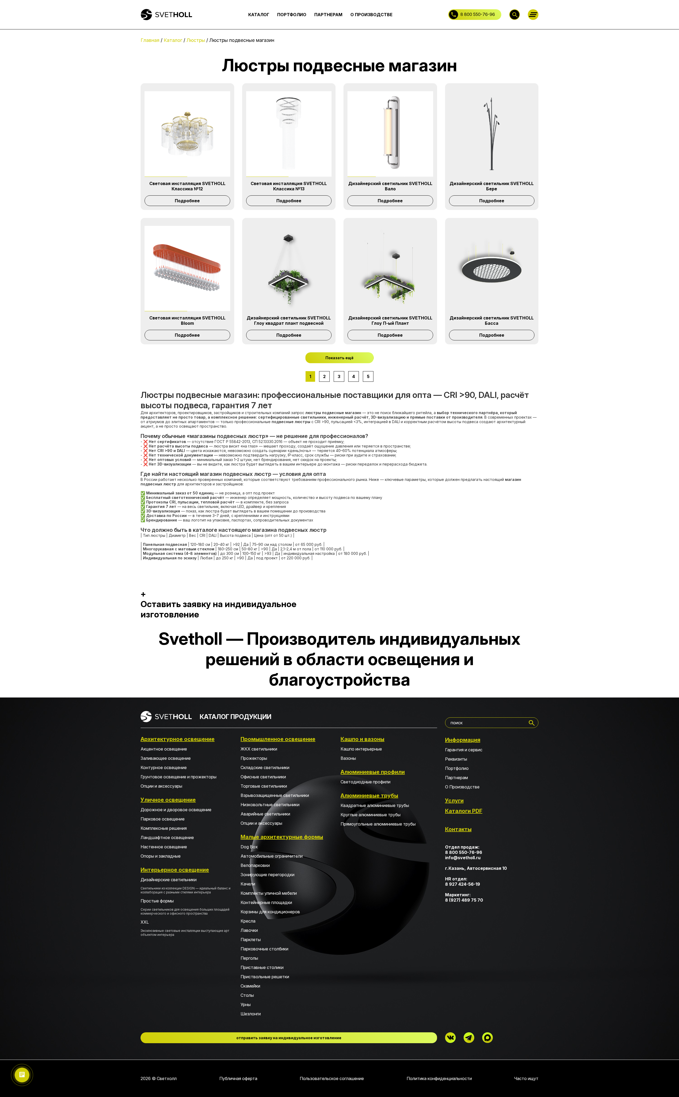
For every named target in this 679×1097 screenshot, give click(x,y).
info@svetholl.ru (463, 857)
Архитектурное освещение (178, 739)
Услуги (454, 800)
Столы (247, 995)
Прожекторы (254, 758)
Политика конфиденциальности (439, 1078)
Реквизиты (456, 759)
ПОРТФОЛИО (291, 14)
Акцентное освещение (164, 749)
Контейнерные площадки (266, 902)
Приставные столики (262, 967)
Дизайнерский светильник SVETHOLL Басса (492, 320)
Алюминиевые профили (373, 772)
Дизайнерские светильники (185, 885)
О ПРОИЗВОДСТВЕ (371, 14)
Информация (462, 740)
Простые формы (185, 906)
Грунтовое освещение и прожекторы (178, 776)
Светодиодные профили (365, 781)
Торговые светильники (264, 786)
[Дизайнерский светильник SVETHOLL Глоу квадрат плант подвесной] (289, 268)
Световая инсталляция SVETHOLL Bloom (187, 320)
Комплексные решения (164, 828)
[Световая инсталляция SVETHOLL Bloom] (187, 268)
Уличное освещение (168, 800)
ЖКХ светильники (259, 749)
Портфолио (457, 768)
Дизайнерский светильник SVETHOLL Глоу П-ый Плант (390, 320)
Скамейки (250, 986)
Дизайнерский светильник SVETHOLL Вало (390, 186)
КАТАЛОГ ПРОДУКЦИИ (235, 717)
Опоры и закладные (161, 856)
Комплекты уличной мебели (269, 893)
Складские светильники (265, 767)
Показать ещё (339, 358)
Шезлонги (251, 1013)
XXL (185, 928)
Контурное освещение (164, 767)
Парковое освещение (163, 819)
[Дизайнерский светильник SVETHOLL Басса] (492, 268)
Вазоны (348, 758)
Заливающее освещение (166, 758)
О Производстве (462, 786)
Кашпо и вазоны (362, 739)
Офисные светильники (263, 776)
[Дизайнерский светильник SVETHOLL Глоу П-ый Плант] (390, 268)
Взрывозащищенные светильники (275, 795)
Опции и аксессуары (161, 786)
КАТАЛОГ (258, 14)
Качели (248, 884)
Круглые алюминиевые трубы (371, 814)
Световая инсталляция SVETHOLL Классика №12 (187, 186)
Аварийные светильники (265, 814)
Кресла (248, 921)
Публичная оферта (238, 1078)
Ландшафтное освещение (167, 837)
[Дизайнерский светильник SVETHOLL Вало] (390, 134)
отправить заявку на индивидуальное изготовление (288, 1037)
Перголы (249, 958)
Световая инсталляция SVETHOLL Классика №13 (289, 186)
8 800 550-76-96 (477, 14)
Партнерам (456, 777)
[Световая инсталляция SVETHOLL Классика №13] (289, 134)
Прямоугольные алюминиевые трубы (378, 824)
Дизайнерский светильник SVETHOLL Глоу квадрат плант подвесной (289, 320)
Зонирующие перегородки (267, 874)
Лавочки (249, 930)
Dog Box (249, 846)
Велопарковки (255, 865)
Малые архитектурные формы (282, 837)
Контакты (458, 829)
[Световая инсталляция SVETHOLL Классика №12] (187, 134)
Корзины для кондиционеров (270, 911)
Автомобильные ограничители (272, 856)
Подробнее (187, 200)
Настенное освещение (164, 846)
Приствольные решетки (265, 976)
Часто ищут (526, 1078)
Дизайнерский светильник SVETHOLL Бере (492, 186)
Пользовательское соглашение (332, 1078)
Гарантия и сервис (463, 749)
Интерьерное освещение (175, 870)
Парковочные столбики (264, 948)
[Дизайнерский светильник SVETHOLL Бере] (492, 134)
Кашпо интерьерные (361, 749)
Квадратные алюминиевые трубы (375, 805)
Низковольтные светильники (270, 804)
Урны (246, 1004)
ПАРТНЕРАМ (328, 14)
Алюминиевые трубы (369, 795)
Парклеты (251, 939)
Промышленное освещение (278, 739)
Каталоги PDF (463, 811)
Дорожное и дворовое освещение (176, 809)
